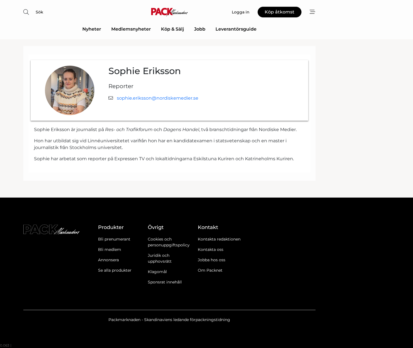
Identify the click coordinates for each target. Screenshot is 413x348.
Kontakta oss (210, 249)
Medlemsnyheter (131, 29)
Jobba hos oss (211, 259)
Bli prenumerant (114, 239)
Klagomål (157, 271)
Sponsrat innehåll (165, 282)
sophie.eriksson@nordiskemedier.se (157, 98)
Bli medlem (109, 249)
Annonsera (108, 259)
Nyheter (91, 29)
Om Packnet (210, 270)
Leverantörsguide (236, 29)
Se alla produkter (114, 270)
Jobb (199, 29)
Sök (39, 12)
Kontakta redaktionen (219, 239)
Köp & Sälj (172, 29)
